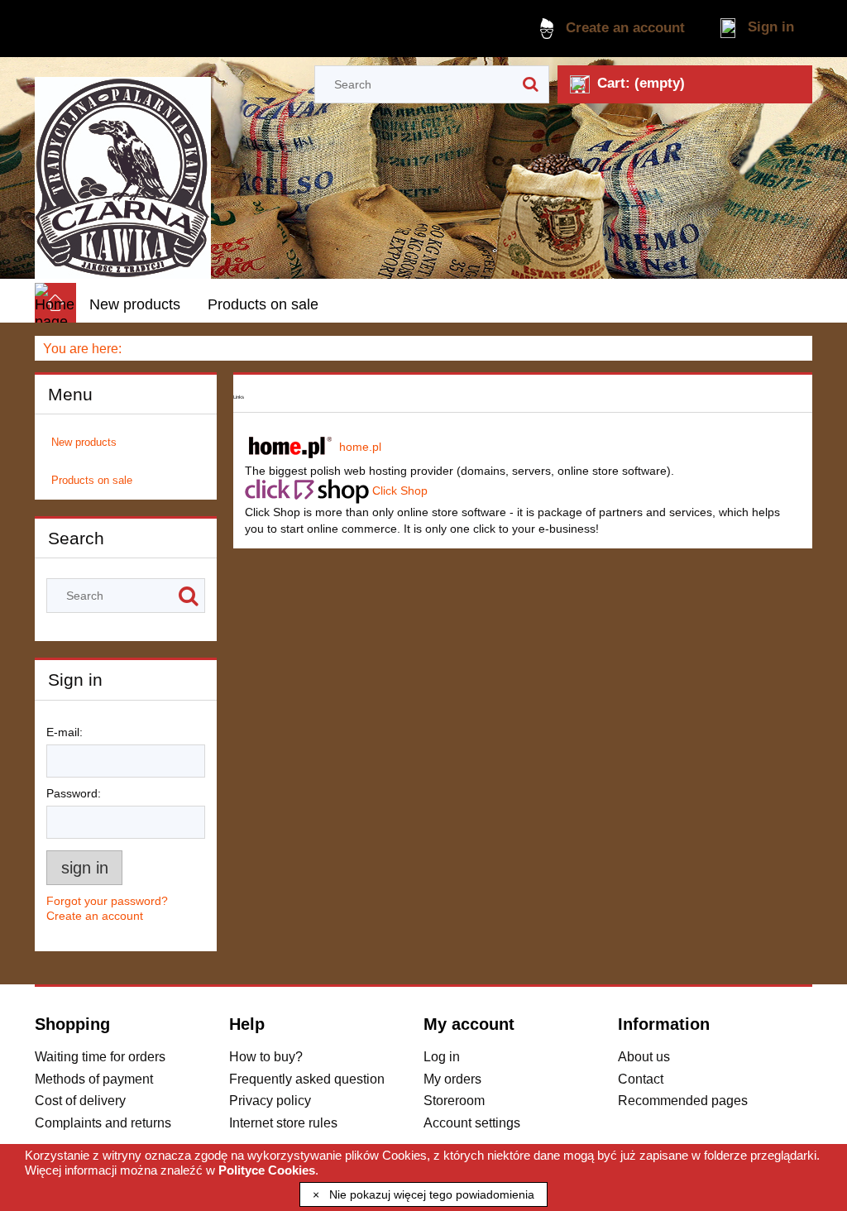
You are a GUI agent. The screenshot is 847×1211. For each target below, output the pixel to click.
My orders (452, 1078)
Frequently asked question (307, 1078)
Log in (442, 1056)
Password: (73, 793)
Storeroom (454, 1100)
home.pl (360, 445)
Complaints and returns (103, 1122)
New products (84, 442)
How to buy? (266, 1056)
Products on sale (91, 480)
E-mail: (64, 732)
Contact (640, 1078)
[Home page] (123, 170)
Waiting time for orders (100, 1056)
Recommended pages (683, 1100)
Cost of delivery (80, 1100)
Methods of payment (94, 1078)
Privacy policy (270, 1100)
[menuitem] (135, 305)
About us (644, 1056)
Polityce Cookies (266, 1170)
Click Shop (400, 489)
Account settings (472, 1122)
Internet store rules (283, 1122)
